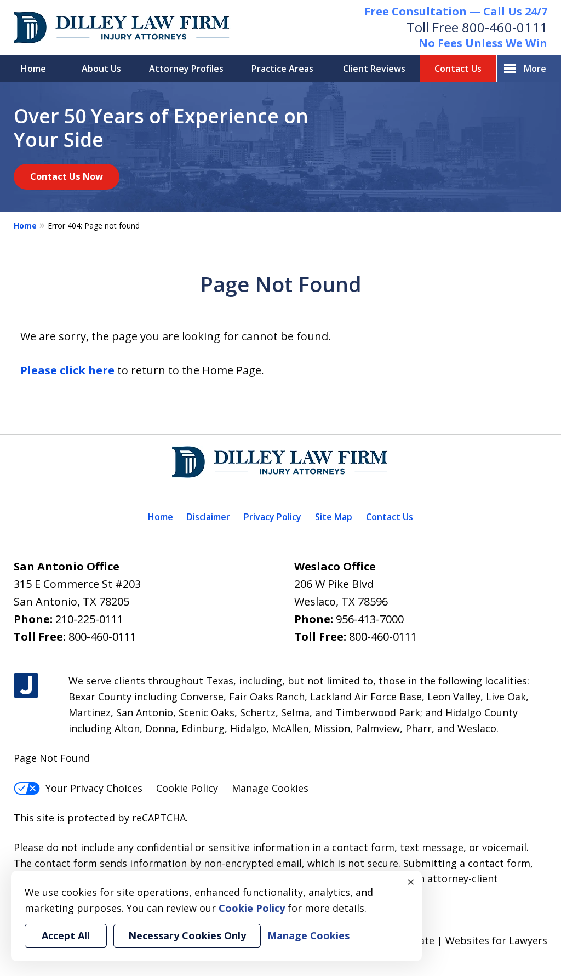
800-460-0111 (504, 27)
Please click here (67, 370)
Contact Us (458, 68)
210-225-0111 (89, 619)
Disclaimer (208, 517)
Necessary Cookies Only (187, 935)
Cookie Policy (187, 788)
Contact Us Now (66, 176)
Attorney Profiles (186, 68)
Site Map (333, 517)
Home (33, 68)
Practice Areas (282, 68)
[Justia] (26, 685)
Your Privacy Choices (93, 788)
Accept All (66, 935)
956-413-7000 (370, 619)
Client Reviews (374, 68)
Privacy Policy (272, 517)
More (535, 68)
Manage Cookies (270, 788)
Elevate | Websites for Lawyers (455, 940)
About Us (101, 68)
